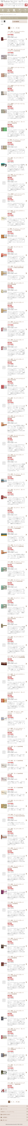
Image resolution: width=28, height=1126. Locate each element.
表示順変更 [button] (16, 21)
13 (16, 27)
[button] (1, 4)
